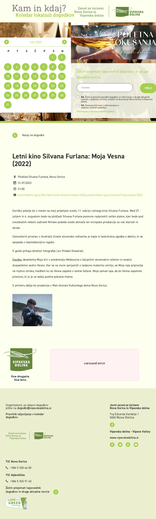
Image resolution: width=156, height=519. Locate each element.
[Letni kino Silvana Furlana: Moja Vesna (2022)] (32, 310)
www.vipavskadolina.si (124, 437)
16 (61, 76)
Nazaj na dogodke (32, 135)
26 (25, 95)
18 (16, 86)
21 (43, 86)
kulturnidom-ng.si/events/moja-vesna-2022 (115, 195)
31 (7, 105)
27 (34, 95)
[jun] (6, 42)
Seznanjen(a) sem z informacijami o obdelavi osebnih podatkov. (100, 106)
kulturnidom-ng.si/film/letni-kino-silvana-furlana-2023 (52, 195)
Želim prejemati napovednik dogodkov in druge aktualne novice (27, 490)
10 (7, 76)
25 (16, 95)
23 (61, 86)
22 (52, 86)
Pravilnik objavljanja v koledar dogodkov (25, 415)
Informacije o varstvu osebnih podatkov (96, 111)
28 (43, 95)
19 (25, 86)
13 (34, 76)
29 (52, 95)
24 (7, 95)
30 (61, 95)
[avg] (64, 42)
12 (25, 76)
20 (34, 86)
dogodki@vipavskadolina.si (34, 408)
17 (7, 86)
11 (16, 76)
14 (43, 76)
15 (52, 76)
